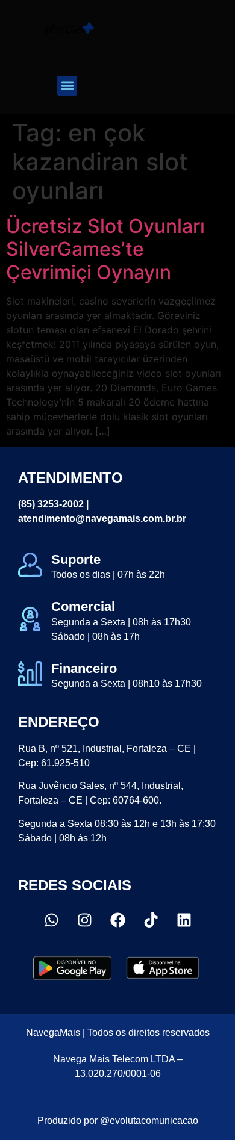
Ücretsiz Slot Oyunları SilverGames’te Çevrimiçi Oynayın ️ (105, 249)
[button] (67, 86)
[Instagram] (84, 920)
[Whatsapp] (51, 920)
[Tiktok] (151, 920)
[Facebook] (117, 920)
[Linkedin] (184, 920)
